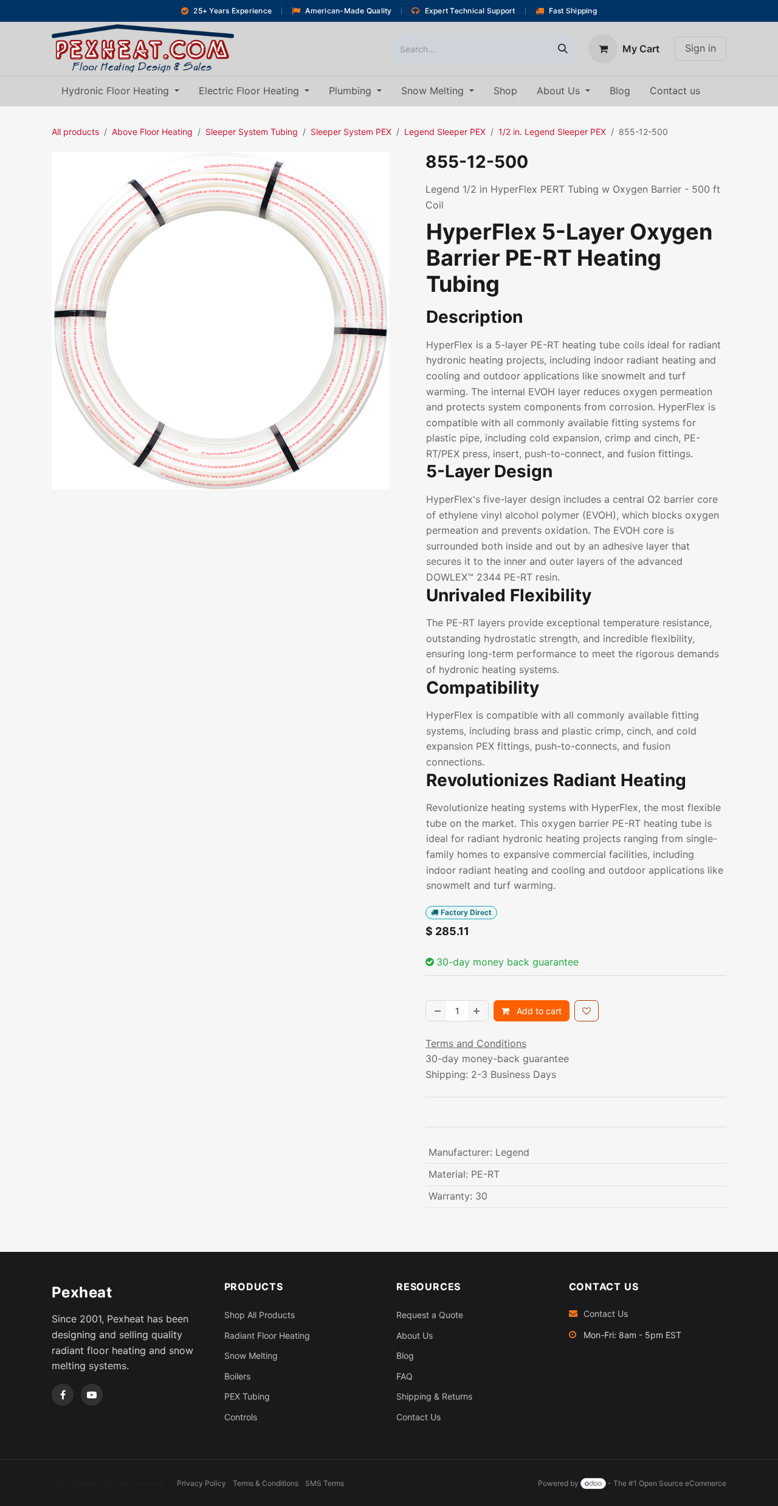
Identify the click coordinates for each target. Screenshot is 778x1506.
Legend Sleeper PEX (445, 131)
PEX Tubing (247, 1396)
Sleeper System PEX (351, 131)
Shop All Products (259, 1315)
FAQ (404, 1376)
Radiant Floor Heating (267, 1335)
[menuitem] (120, 91)
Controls (240, 1417)
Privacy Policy (201, 1483)
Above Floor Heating (152, 131)
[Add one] (477, 1011)
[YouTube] (92, 1395)
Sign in (700, 48)
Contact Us (418, 1417)
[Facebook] (63, 1395)
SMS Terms (324, 1483)
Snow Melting (251, 1355)
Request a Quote (429, 1315)
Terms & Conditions (265, 1483)
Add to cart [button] (538, 1011)
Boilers (237, 1376)
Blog (405, 1355)
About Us (414, 1335)
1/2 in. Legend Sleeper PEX (552, 131)
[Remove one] (436, 1011)
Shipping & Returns (434, 1396)
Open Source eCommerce (682, 1483)
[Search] (563, 48)
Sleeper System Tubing (251, 131)
